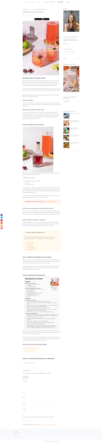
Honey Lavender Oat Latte (30, 351)
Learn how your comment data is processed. (47, 424)
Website (24, 409)
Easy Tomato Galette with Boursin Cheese (74, 143)
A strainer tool (30, 244)
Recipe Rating (25, 376)
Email (24, 403)
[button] (52, 288)
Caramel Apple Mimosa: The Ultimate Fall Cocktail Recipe (74, 121)
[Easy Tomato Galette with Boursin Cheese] (66, 145)
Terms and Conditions (17, 432)
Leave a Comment (30, 15)
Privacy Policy (16, 431)
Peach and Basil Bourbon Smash (31, 350)
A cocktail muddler (30, 247)
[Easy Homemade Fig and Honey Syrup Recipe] (66, 138)
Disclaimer (15, 434)
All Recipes (24, 362)
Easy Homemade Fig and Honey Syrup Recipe (74, 136)
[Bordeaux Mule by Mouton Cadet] (66, 116)
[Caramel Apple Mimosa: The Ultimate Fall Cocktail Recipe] (66, 123)
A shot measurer (30, 246)
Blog (28, 362)
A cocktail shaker (30, 242)
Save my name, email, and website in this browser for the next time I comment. (38, 417)
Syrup (34, 362)
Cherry (31, 362)
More (76, 150)
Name (24, 397)
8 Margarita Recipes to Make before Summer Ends (74, 129)
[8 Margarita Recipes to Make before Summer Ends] (66, 131)
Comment (25, 381)
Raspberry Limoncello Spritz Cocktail (32, 348)
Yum (24, 14)
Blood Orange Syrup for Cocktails (49, 201)
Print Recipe (46, 19)
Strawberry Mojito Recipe (30, 347)
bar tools (35, 238)
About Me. (68, 43)
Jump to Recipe (39, 19)
